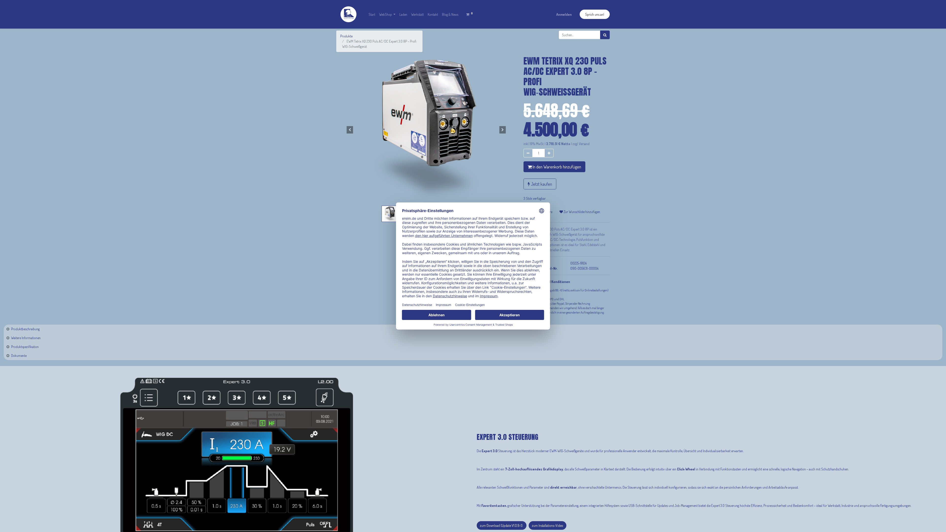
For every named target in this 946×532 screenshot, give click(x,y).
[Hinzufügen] (549, 153)
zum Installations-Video (547, 525)
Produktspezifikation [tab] (25, 347)
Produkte (346, 36)
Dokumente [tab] (19, 355)
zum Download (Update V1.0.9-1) (501, 525)
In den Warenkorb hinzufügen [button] (556, 166)
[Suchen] (605, 35)
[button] (349, 130)
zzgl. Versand (581, 144)
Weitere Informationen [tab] (26, 338)
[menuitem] (372, 14)
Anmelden (564, 14)
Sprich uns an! (594, 14)
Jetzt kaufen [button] (541, 184)
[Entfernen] (528, 153)
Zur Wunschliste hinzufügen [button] (581, 212)
